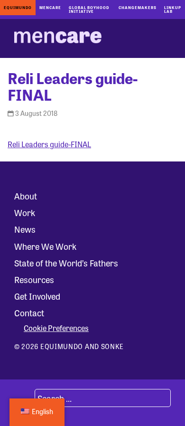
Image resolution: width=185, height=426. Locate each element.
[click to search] (23, 398)
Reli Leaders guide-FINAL (49, 144)
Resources (34, 279)
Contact (29, 312)
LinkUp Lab (172, 9)
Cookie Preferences (56, 328)
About (25, 195)
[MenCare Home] (58, 38)
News (25, 229)
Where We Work (45, 246)
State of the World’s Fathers (66, 262)
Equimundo (18, 7)
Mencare (50, 7)
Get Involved (37, 296)
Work (24, 212)
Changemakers (138, 7)
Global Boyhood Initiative (89, 9)
